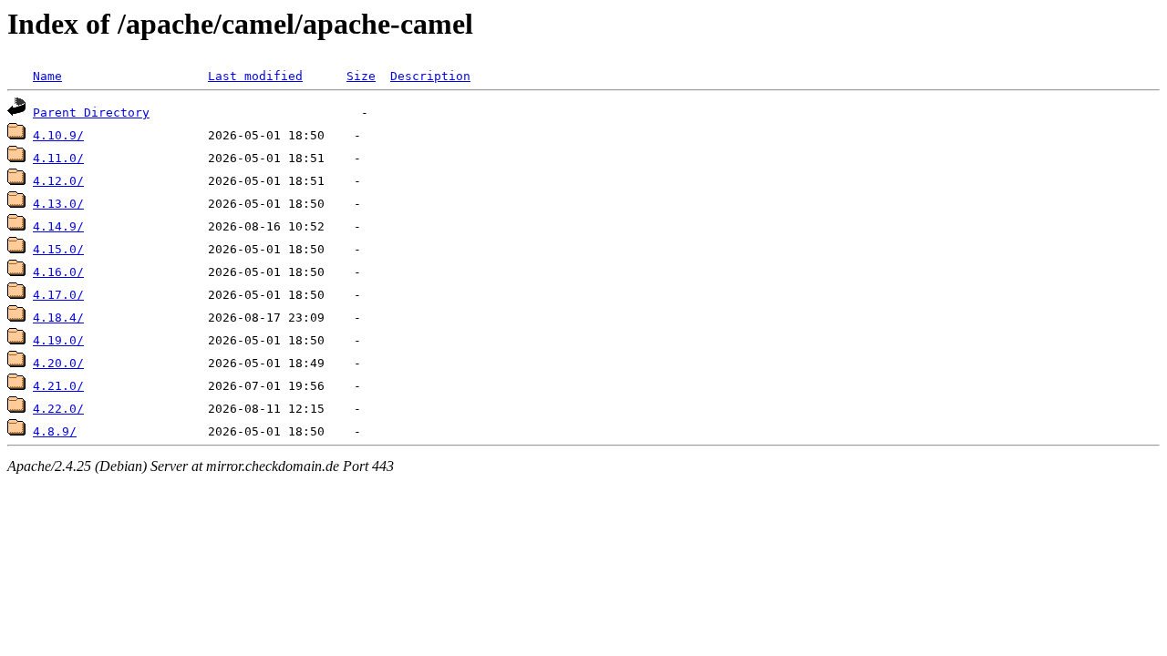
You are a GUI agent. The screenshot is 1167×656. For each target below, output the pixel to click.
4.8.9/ (55, 431)
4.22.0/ (58, 408)
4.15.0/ (58, 249)
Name (47, 76)
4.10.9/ (58, 135)
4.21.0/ (58, 386)
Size (361, 76)
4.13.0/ (58, 203)
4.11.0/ (58, 158)
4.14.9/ (58, 226)
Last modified (255, 76)
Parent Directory (91, 112)
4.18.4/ (58, 317)
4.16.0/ (58, 272)
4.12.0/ (58, 181)
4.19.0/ (58, 340)
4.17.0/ (58, 295)
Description (430, 76)
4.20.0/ (58, 363)
